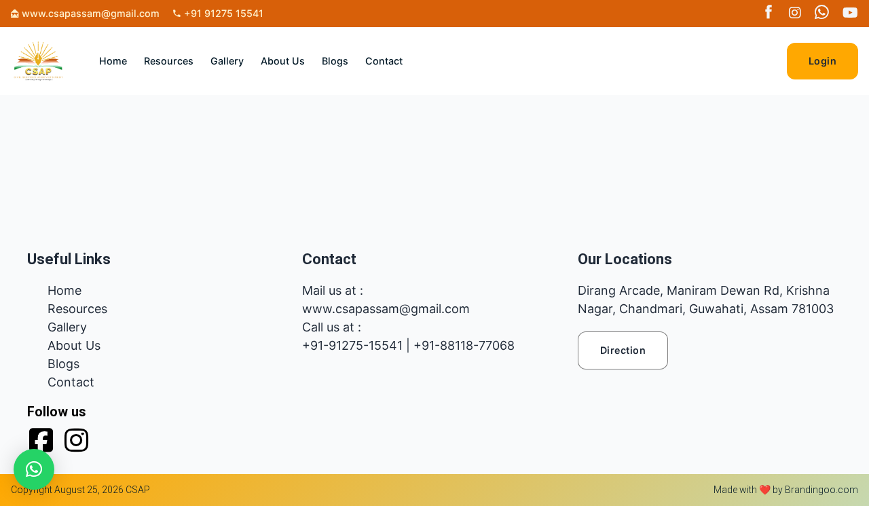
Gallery (227, 61)
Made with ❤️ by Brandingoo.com (786, 489)
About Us (283, 61)
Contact (384, 61)
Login (823, 61)
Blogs (335, 61)
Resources (168, 61)
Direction (623, 350)
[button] (34, 469)
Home (113, 61)
